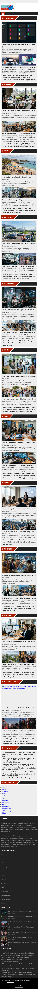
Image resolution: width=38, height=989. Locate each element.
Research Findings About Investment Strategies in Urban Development (19, 672)
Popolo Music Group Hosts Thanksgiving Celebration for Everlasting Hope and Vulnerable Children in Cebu (18, 759)
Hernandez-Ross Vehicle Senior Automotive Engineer (18, 778)
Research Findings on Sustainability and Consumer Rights (19, 473)
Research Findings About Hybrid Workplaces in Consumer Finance (19, 542)
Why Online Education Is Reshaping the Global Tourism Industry (19, 210)
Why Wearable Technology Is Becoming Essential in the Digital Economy (19, 608)
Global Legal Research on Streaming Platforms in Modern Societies (10, 465)
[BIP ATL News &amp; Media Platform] (7, 7)
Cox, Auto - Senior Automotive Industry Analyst (16, 279)
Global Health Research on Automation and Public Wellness (19, 376)
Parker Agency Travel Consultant (12, 212)
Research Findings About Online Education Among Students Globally (19, 111)
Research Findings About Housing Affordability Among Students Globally (19, 144)
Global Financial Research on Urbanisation (10, 532)
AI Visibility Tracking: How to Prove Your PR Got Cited (17, 75)
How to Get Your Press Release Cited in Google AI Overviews (19, 79)
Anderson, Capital (8, 544)
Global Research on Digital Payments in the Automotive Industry (10, 266)
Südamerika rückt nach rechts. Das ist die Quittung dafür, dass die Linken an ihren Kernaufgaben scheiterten (19, 708)
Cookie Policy (10, 982)
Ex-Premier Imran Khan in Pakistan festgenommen (27, 731)
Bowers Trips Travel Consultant (11, 762)
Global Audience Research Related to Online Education (10, 333)
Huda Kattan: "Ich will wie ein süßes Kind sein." (16, 741)
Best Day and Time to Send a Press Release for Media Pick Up (10, 67)
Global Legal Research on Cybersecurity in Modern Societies (19, 442)
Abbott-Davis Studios (8, 345)
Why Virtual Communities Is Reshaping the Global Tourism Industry (27, 200)
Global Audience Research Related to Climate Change (18, 341)
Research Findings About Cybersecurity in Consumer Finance (19, 509)
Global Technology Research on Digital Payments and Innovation (27, 598)
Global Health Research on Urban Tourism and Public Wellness (27, 399)
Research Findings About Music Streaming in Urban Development (27, 664)
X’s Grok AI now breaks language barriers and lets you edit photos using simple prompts (18, 774)
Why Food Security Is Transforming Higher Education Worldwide (27, 133)
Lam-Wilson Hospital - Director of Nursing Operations (17, 411)
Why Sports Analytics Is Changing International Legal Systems (19, 475)
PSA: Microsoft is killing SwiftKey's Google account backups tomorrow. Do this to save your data (19, 768)
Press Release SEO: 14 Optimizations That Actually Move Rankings (27, 67)
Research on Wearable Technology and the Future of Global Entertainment (19, 310)
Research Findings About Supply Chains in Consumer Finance (27, 532)
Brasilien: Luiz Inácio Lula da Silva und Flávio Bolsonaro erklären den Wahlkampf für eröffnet (10, 731)
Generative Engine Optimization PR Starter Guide (16, 77)
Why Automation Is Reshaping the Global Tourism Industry (10, 200)
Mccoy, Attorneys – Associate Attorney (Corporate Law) (18, 478)
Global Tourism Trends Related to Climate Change (16, 177)
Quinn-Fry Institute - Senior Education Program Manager (18, 146)
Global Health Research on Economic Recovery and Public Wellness (10, 399)
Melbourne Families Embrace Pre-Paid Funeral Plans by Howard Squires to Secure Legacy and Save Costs (18, 765)
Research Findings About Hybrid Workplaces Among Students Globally (19, 142)
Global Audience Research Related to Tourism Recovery (27, 333)
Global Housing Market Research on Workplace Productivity (19, 641)
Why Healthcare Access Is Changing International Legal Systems (27, 465)
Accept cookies (19, 985)
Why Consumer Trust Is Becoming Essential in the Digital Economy (19, 606)
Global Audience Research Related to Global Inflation (17, 343)
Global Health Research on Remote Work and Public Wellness (19, 409)
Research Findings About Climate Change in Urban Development (10, 664)
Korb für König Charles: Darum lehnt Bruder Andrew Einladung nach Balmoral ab (19, 739)
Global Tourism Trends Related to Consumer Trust (17, 208)
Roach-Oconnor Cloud (9, 610)
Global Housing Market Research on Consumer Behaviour (19, 674)
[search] (36, 13)
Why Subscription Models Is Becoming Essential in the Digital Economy (19, 575)
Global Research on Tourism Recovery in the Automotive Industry (19, 274)
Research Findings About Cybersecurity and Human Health (19, 407)
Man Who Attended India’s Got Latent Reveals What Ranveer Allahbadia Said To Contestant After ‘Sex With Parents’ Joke (19, 743)
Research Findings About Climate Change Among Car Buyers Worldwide (19, 276)
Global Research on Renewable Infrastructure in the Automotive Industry (19, 243)
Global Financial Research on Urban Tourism (15, 540)
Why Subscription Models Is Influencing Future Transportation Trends (27, 266)
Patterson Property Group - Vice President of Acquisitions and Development (19, 677)
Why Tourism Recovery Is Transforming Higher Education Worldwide (10, 133)
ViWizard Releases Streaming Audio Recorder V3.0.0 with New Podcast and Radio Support (19, 44)
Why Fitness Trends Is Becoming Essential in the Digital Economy (10, 598)
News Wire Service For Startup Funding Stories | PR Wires (18, 772)
